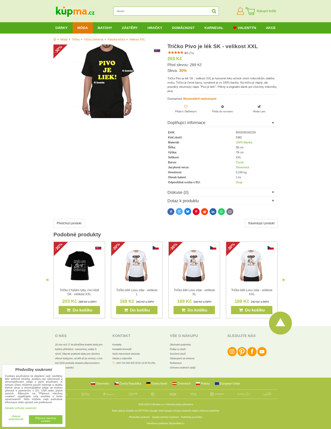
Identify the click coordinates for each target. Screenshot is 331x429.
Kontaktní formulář (121, 349)
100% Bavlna (244, 142)
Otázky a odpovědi (122, 358)
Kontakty (116, 344)
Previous (47, 280)
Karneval (213, 28)
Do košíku (81, 310)
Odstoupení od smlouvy (182, 358)
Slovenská (242, 167)
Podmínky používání (191, 417)
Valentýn (247, 28)
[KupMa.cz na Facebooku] (252, 355)
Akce (271, 28)
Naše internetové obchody (126, 354)
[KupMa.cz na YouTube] (262, 355)
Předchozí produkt (69, 223)
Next (284, 280)
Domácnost (183, 28)
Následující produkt (261, 223)
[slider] (175, 52)
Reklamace (176, 363)
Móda (82, 28)
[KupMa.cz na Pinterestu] (242, 355)
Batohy (105, 28)
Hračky (154, 28)
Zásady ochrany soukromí (165, 417)
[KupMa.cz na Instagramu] (232, 355)
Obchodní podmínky (180, 344)
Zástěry (130, 28)
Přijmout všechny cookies (45, 419)
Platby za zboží (178, 349)
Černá (239, 162)
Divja (239, 182)
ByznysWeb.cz (176, 423)
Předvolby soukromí (139, 417)
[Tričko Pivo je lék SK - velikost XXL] (108, 81)
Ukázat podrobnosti (16, 418)
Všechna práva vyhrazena (179, 404)
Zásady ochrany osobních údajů (180, 410)
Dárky (61, 28)
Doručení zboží (178, 354)
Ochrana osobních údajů (183, 367)
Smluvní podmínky (209, 410)
